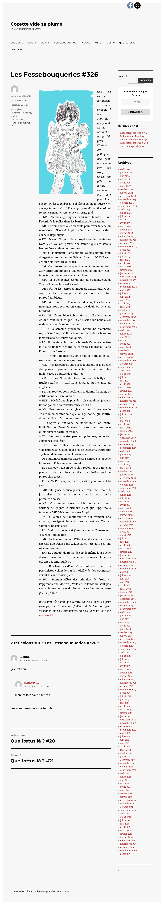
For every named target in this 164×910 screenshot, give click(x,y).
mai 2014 (124, 662)
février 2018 (126, 511)
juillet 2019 (125, 454)
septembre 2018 (128, 488)
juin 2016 (125, 578)
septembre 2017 (128, 528)
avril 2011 (125, 787)
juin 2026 (125, 176)
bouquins (17, 42)
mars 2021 (125, 387)
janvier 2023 (126, 313)
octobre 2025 (127, 203)
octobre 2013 (126, 686)
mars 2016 (125, 588)
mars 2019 (125, 468)
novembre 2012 (128, 723)
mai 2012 (124, 743)
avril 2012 (125, 746)
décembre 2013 (127, 679)
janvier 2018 (126, 515)
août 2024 (125, 250)
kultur (98, 42)
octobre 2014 (126, 646)
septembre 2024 (128, 246)
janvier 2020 (126, 434)
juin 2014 (125, 659)
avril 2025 (125, 223)
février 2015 (126, 632)
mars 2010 (125, 830)
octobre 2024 (127, 243)
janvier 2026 (126, 192)
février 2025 (126, 229)
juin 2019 (125, 458)
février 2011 (126, 793)
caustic (32, 42)
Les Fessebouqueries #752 (133, 133)
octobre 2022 (127, 323)
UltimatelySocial (108, 907)
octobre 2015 (126, 605)
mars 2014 (125, 669)
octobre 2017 (126, 525)
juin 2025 (125, 216)
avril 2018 (125, 505)
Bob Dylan (16, 109)
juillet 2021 (125, 374)
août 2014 (125, 652)
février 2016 (126, 592)
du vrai (45, 42)
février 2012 (126, 753)
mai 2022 (125, 340)
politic (111, 42)
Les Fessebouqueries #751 (133, 139)
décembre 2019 (128, 437)
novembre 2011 (128, 763)
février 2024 (126, 270)
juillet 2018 (125, 495)
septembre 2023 (128, 286)
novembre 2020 (128, 401)
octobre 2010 (126, 807)
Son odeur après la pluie (132, 146)
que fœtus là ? (128, 42)
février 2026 (126, 189)
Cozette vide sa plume (36, 24)
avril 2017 (125, 545)
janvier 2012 (126, 756)
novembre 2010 (128, 803)
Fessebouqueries (65, 42)
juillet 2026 (126, 172)
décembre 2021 (128, 357)
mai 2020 (125, 421)
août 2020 (125, 411)
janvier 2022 (126, 354)
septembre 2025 (128, 206)
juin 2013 (124, 699)
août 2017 (125, 531)
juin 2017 (125, 538)
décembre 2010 (128, 800)
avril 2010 (125, 827)
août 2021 (125, 370)
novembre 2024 (128, 239)
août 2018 (125, 491)
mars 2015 (125, 629)
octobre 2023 (127, 283)
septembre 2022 (128, 327)
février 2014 (126, 672)
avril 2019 (125, 464)
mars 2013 (125, 709)
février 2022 (126, 350)
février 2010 (126, 833)
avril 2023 (125, 303)
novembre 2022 (128, 320)
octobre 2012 (126, 726)
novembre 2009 (128, 844)
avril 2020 (125, 424)
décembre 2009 (128, 840)
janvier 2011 (126, 797)
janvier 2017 (126, 555)
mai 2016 (125, 582)
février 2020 (126, 431)
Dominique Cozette (21, 96)
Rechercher (124, 76)
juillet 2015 (125, 615)
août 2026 (125, 169)
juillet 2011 (125, 776)
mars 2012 (125, 750)
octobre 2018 (126, 484)
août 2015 (125, 612)
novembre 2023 (128, 280)
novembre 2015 (128, 602)
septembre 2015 (128, 609)
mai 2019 (125, 461)
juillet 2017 (125, 535)
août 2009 (125, 854)
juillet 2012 (125, 736)
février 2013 (126, 713)
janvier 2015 (126, 635)
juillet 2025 (126, 213)
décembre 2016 (128, 558)
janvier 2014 (126, 676)
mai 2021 (124, 380)
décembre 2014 (128, 639)
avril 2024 (125, 263)
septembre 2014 (128, 649)
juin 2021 (125, 377)
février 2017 (126, 552)
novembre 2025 (128, 199)
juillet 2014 (125, 656)
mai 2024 (125, 260)
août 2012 (125, 733)
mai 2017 (124, 542)
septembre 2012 (128, 729)
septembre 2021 (128, 367)
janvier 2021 (126, 394)
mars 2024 (125, 266)
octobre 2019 (127, 444)
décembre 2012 (128, 719)
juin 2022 (125, 337)
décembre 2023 (128, 276)
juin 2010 (125, 820)
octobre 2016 (127, 565)
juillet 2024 (126, 253)
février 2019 (126, 471)
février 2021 (126, 390)
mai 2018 (124, 501)
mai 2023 (125, 300)
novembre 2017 (128, 521)
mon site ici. (46, 615)
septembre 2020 (128, 407)
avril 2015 (125, 625)
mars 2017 (125, 548)
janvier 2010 (126, 837)
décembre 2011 (127, 760)
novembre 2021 (128, 360)
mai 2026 (125, 179)
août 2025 (125, 209)
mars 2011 (125, 790)
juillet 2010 (125, 817)
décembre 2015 (128, 599)
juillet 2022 (126, 333)
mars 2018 (125, 508)
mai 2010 (124, 823)
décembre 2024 (128, 236)
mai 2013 (124, 703)
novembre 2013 (128, 682)
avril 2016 (125, 585)
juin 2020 (125, 417)
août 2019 (125, 451)
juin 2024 (125, 256)
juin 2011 (124, 780)
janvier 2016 (126, 595)
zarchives (16, 49)
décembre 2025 (128, 196)
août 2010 (125, 813)
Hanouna (15, 112)
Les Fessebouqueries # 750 (134, 143)
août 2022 (125, 330)
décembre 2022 (128, 317)
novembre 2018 (128, 481)
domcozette (31, 682)
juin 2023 (125, 297)
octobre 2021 (126, 364)
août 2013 (125, 693)
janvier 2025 (126, 233)
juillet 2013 (125, 696)
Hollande (26, 112)
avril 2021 (125, 384)
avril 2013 (125, 706)
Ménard (15, 122)
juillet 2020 (126, 414)
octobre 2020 (127, 404)
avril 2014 (125, 666)
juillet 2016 (125, 575)
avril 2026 (125, 182)
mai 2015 (124, 622)
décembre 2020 (128, 397)
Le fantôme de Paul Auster (133, 136)
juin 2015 (125, 619)
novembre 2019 (128, 441)
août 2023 (125, 290)
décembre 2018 (128, 478)
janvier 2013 (126, 716)
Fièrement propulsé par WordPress (53, 891)
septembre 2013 (128, 689)
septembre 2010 (128, 810)
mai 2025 (125, 219)
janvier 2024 (126, 273)
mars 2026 (125, 186)
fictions (85, 42)
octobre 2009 (127, 847)
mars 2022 (125, 347)
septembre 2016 (128, 568)
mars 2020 (125, 427)
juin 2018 (125, 498)
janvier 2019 (126, 474)
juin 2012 (125, 740)
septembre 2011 (128, 770)
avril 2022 (125, 343)
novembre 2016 (128, 562)
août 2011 (125, 773)
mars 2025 (125, 226)
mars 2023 (125, 307)
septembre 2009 (128, 850)
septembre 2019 (128, 448)
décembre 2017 (128, 518)
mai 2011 (124, 783)
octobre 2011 (126, 766)
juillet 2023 (125, 293)
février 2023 (126, 310)
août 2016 (125, 572)
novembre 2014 (128, 642)
